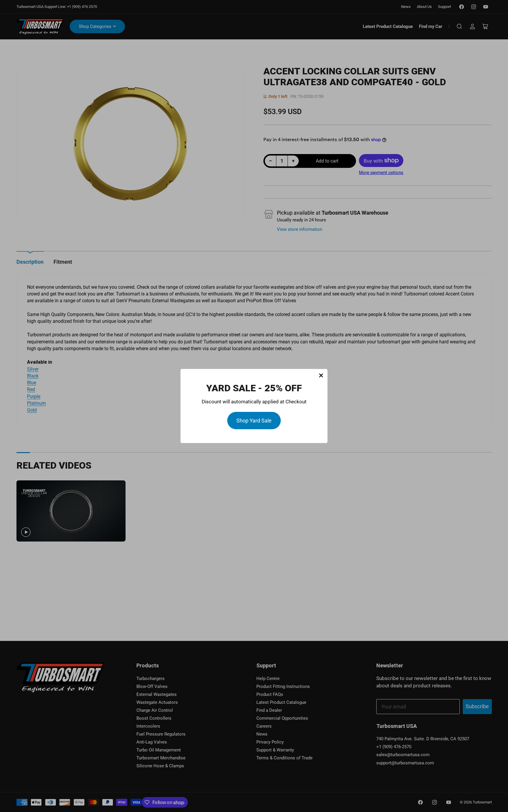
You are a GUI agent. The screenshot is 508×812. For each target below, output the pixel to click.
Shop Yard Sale (254, 420)
